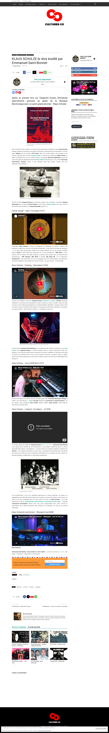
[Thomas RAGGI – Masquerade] (58, 654)
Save (42, 72)
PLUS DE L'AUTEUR (34, 627)
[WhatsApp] (35, 596)
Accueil (14, 4)
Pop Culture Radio (75, 4)
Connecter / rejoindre (27, 1)
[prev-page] (13, 666)
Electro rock (19, 587)
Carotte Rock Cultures (30, 4)
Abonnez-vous (77, 126)
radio (42, 84)
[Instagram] (16, 92)
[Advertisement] (54, 38)
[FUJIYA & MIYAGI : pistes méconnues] (39, 654)
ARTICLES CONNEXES (19, 627)
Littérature (41, 4)
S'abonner (93, 75)
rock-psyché (37, 587)
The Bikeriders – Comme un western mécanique (54, 606)
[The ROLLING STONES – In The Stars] (20, 654)
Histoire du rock (30, 54)
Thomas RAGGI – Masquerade (57, 661)
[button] (95, 4)
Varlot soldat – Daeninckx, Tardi (57, 644)
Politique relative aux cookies (44, 730)
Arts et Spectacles (63, 4)
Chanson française (52, 4)
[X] (28, 596)
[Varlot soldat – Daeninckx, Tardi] (58, 637)
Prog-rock (31, 587)
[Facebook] (13, 92)
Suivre (94, 71)
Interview (21, 4)
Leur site (60, 552)
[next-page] (15, 666)
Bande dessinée (54, 642)
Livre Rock (19, 52)
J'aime (94, 68)
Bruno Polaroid (17, 66)
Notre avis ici (46, 444)
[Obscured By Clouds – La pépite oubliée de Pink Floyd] (39, 637)
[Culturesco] (54, 16)
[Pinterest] (19, 92)
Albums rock (33, 642)
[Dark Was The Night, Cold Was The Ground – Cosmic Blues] (20, 637)
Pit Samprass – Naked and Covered (21, 606)
